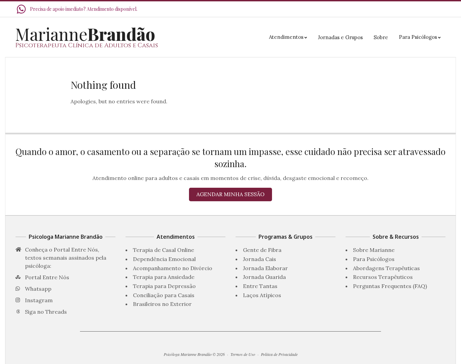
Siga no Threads (46, 311)
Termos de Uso (243, 354)
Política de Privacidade (279, 354)
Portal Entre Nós (47, 277)
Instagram (39, 300)
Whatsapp (38, 288)
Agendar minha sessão (230, 194)
